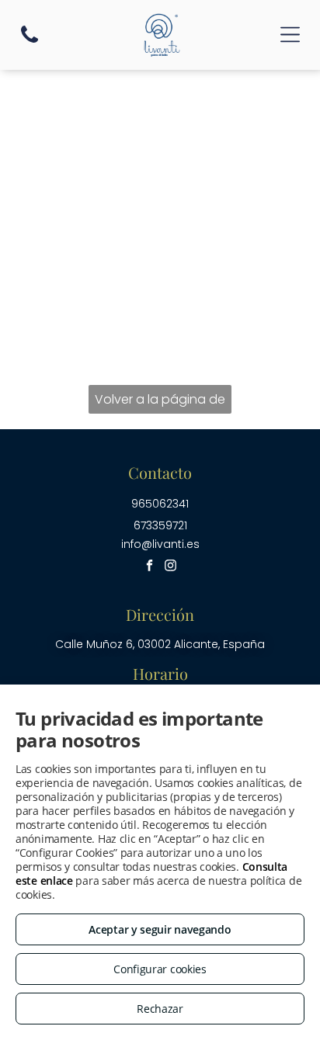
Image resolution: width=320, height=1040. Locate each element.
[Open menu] (290, 34)
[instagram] (170, 567)
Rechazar (160, 1008)
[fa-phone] (29, 41)
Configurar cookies (160, 969)
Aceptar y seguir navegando (160, 929)
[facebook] (149, 567)
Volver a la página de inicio (160, 402)
